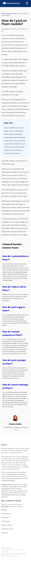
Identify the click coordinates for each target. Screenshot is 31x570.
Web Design (22, 553)
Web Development (7, 13)
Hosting (15, 553)
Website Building (7, 553)
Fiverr (15, 13)
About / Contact (7, 547)
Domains (17, 556)
